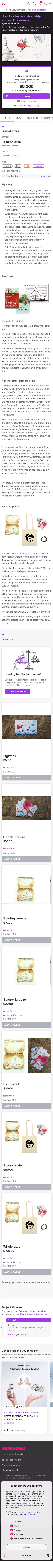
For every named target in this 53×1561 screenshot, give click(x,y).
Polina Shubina (11, 24)
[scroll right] (48, 47)
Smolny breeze (15, 918)
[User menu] (45, 4)
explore (19, 1357)
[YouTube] (11, 1460)
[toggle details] (46, 1433)
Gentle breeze (14, 837)
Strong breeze (14, 999)
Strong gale (12, 1165)
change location (39, 10)
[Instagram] (16, 1460)
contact (15, 146)
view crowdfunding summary (26, 105)
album (17, 166)
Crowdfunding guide (38, 1314)
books (26, 166)
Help (22, 1314)
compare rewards (17, 691)
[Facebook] (3, 1460)
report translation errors (22, 1478)
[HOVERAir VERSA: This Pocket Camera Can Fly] (24, 1384)
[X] (7, 1460)
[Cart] (35, 3)
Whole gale (11, 1246)
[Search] (29, 3)
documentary (38, 166)
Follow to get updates (17, 1334)
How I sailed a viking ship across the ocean (21, 18)
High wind (11, 1084)
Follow (27, 96)
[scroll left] (5, 47)
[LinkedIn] (19, 1460)
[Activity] (40, 3)
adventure (7, 166)
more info (6, 146)
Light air (10, 756)
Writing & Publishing (10, 155)
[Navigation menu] (50, 3)
